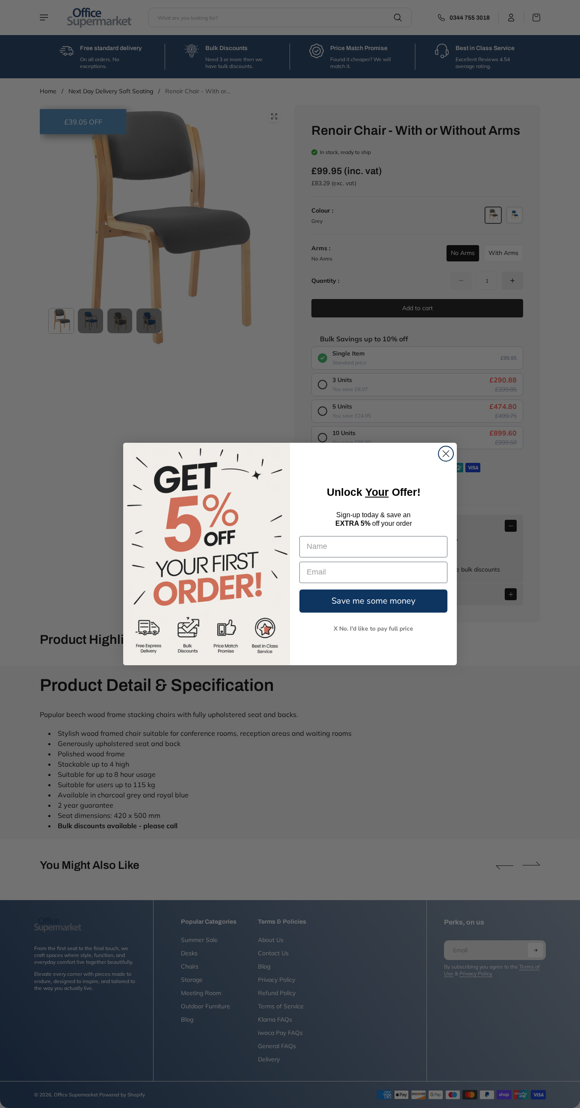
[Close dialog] (445, 453)
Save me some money (373, 601)
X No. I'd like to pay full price (373, 629)
